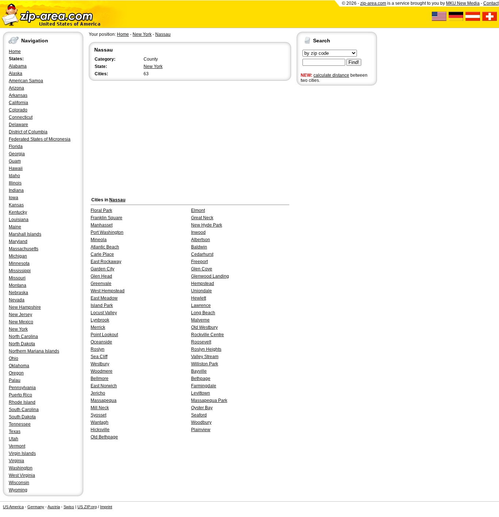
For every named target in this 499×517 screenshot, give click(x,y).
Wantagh (99, 422)
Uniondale (201, 290)
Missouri (17, 278)
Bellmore (99, 378)
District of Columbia (28, 131)
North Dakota (22, 343)
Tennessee (20, 424)
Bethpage (200, 378)
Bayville (199, 371)
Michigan (18, 256)
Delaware (18, 124)
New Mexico (21, 321)
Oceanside (101, 342)
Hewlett (198, 298)
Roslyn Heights (206, 349)
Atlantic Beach (105, 247)
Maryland (18, 241)
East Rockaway (106, 261)
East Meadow (104, 298)
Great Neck (202, 217)
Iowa (13, 197)
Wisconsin (19, 482)
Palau (14, 380)
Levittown (200, 393)
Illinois (15, 183)
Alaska (15, 73)
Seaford (199, 415)
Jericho (98, 393)
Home (15, 51)
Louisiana (18, 219)
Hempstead (202, 283)
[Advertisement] (326, 200)
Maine (15, 226)
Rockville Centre (207, 334)
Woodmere (102, 371)
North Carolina (23, 336)
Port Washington (107, 232)
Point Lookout (104, 334)
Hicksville (100, 429)
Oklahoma (19, 365)
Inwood (198, 232)
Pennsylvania (22, 387)
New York (18, 329)
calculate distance (331, 75)
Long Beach (203, 312)
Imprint (106, 507)
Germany (35, 507)
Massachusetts (23, 248)
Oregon (16, 373)
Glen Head (101, 276)
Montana (17, 285)
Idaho (14, 175)
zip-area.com (373, 3)
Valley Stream (204, 356)
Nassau (163, 34)
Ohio (13, 358)
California (18, 102)
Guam (15, 161)
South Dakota (22, 416)
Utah (13, 438)
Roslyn (97, 349)
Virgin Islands (22, 453)
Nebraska (18, 292)
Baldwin (199, 247)
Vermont (17, 446)
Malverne (200, 320)
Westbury (100, 363)
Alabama (18, 66)
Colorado (18, 110)
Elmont (198, 210)
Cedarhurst (202, 254)
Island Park (102, 305)
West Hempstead (108, 290)
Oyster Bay (202, 407)
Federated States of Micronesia (40, 139)
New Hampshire (25, 307)
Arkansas (18, 95)
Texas (14, 431)
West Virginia (22, 475)
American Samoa (26, 80)
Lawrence (201, 305)
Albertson (200, 239)
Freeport (199, 261)
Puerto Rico (20, 395)
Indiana (16, 190)
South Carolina (24, 409)
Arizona (16, 88)
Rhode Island (22, 402)
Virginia (16, 460)
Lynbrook (100, 320)
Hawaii (16, 168)
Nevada (16, 300)
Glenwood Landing (210, 276)
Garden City (102, 268)
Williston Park (204, 363)
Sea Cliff (99, 356)
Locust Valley (104, 312)
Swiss (69, 507)
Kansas (16, 205)
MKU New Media (463, 3)
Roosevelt (201, 342)
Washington (21, 468)
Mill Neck (100, 407)
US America (13, 507)
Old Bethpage (104, 437)
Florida (16, 146)
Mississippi (20, 270)
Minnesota (19, 263)
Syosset (98, 415)
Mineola (99, 239)
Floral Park (101, 210)
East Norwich (104, 385)
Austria (53, 507)
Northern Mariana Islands (34, 351)
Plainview (200, 429)
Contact (491, 3)
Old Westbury (204, 327)
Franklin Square (106, 217)
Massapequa (104, 400)
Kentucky (18, 212)
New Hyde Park (206, 225)
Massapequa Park (209, 400)
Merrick (98, 327)
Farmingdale (203, 385)
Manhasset (102, 225)
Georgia (17, 153)
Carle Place (102, 254)
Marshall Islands (25, 234)
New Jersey (20, 314)
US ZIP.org (87, 507)
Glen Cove (201, 268)
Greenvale (101, 283)
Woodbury (201, 422)
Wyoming (18, 490)
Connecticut (21, 117)
